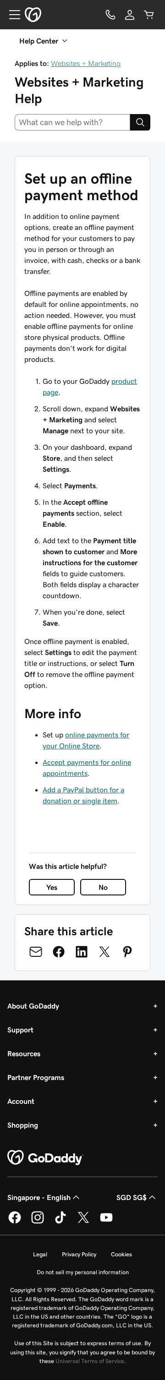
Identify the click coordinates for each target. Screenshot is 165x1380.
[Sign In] (129, 14)
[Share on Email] (35, 951)
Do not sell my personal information (83, 1272)
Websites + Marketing (86, 63)
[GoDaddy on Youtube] (106, 1222)
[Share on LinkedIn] (81, 951)
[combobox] (72, 122)
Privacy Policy (79, 1254)
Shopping (22, 1125)
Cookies (121, 1254)
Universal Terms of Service (89, 1361)
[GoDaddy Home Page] (45, 1158)
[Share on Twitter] (104, 951)
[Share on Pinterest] (127, 951)
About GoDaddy (33, 1005)
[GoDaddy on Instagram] (37, 1222)
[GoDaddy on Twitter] (83, 1222)
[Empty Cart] (149, 14)
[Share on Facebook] (58, 951)
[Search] (140, 122)
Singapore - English (39, 1197)
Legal (40, 1254)
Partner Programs (35, 1077)
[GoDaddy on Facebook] (14, 1222)
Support (20, 1029)
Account (20, 1101)
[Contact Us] (110, 14)
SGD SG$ (131, 1197)
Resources (23, 1053)
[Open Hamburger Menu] (11, 14)
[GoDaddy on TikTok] (60, 1222)
